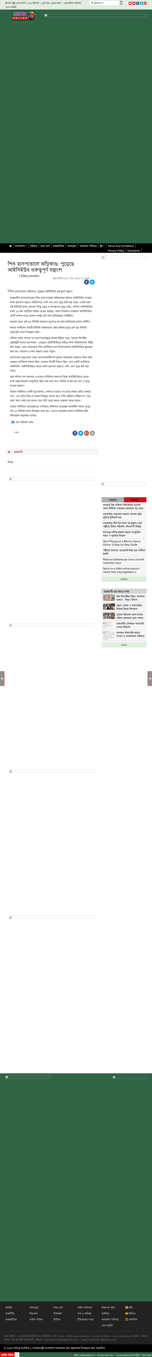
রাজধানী (18, 452)
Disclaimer (134, 250)
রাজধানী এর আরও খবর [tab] (116, 591)
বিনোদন (34, 1313)
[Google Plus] (145, 3)
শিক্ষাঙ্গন (57, 1313)
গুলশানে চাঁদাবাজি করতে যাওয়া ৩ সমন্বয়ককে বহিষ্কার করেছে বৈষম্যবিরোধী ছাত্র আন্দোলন (130, 634)
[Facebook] (137, 3)
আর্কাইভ (132, 1319)
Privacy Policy (116, 250)
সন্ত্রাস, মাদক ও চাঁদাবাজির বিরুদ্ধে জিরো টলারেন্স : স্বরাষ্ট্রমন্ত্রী (129, 607)
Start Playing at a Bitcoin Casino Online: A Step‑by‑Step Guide (122, 542)
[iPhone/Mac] (130, 3)
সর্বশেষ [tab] (113, 500)
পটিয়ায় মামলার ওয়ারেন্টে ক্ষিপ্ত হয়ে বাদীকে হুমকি (124, 551)
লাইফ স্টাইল (36, 1319)
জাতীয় (8, 1307)
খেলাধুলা (71, 246)
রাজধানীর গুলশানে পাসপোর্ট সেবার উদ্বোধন (130, 625)
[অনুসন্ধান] (121, 3)
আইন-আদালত (84, 1307)
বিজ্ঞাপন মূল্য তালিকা (108, 1310)
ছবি (130, 1307)
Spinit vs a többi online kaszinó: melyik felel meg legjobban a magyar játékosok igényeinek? (121, 570)
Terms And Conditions (121, 246)
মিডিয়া (57, 1319)
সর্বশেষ (124, 579)
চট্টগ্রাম (33, 246)
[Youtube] (133, 3)
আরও (124, 645)
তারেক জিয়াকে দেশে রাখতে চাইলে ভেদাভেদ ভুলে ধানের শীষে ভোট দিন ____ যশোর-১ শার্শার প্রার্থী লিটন (131, 616)
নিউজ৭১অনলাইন (30, 276)
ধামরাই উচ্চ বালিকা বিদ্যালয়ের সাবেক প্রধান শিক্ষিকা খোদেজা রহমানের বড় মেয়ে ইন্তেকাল (123, 506)
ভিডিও (132, 1313)
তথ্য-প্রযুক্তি (107, 1325)
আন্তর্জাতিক (58, 246)
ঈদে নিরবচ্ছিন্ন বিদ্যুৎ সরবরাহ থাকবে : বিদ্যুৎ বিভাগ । (130, 597)
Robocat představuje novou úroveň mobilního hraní (123, 561)
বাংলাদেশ (20, 246)
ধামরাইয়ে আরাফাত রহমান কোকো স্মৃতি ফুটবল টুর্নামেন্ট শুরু (122, 515)
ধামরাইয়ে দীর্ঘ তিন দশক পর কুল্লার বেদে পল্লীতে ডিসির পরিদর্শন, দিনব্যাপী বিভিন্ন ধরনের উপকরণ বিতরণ (122, 524)
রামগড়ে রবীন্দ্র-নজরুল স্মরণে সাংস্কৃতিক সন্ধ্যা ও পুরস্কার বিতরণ (122, 533)
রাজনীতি (9, 1313)
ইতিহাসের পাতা (85, 1319)
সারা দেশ (45, 246)
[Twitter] (141, 3)
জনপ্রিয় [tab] (135, 500)
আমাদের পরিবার (88, 246)
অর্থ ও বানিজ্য (84, 1313)
